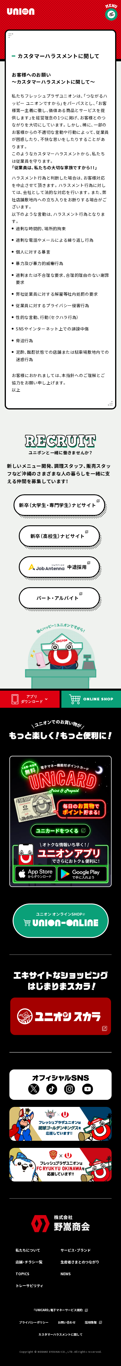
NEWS (65, 1273)
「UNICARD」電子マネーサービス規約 (58, 1310)
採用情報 (91, 1322)
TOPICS (22, 1273)
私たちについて (28, 1250)
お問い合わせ (66, 1322)
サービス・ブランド (75, 1250)
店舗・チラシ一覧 (29, 1261)
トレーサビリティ (29, 1285)
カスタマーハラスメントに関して (60, 1335)
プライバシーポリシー (33, 1322)
